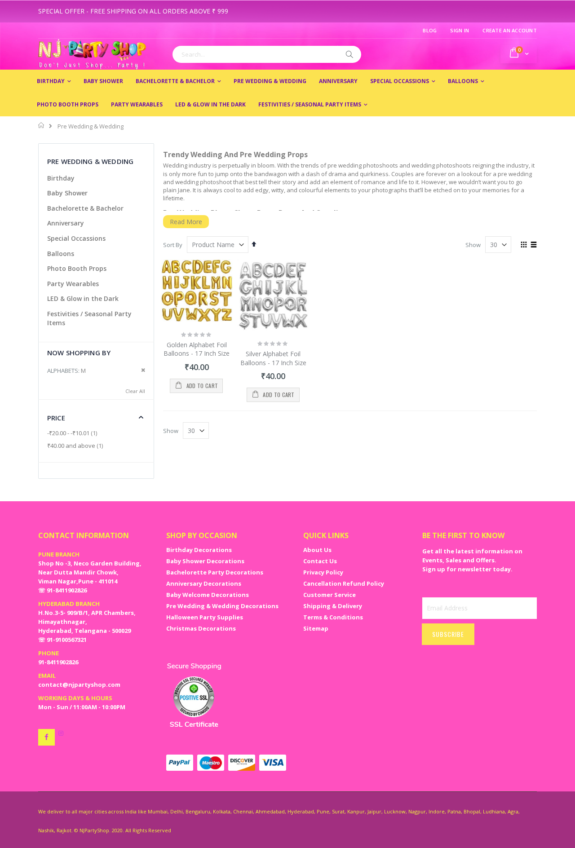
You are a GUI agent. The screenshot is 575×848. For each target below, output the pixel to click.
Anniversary (65, 223)
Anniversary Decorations (203, 583)
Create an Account (509, 30)
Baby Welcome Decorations (207, 595)
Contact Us (320, 561)
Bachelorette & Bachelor (85, 208)
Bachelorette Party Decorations (214, 572)
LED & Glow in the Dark (83, 298)
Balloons (60, 253)
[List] (533, 245)
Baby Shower (67, 193)
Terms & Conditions (333, 617)
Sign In (459, 30)
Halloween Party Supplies (204, 617)
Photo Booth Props (76, 268)
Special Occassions (76, 238)
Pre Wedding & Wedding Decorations (222, 606)
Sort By (172, 245)
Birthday (61, 178)
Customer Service (329, 595)
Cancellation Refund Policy (343, 583)
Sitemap (315, 628)
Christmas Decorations (201, 628)
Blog (430, 30)
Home (41, 125)
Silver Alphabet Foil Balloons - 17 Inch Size (273, 358)
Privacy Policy (323, 572)
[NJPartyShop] (46, 737)
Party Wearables (73, 283)
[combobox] (267, 54)
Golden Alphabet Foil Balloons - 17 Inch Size (197, 349)
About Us (317, 550)
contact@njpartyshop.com (79, 684)
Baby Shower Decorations (205, 561)
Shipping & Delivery (332, 606)
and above (76, 446)
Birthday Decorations (199, 550)
